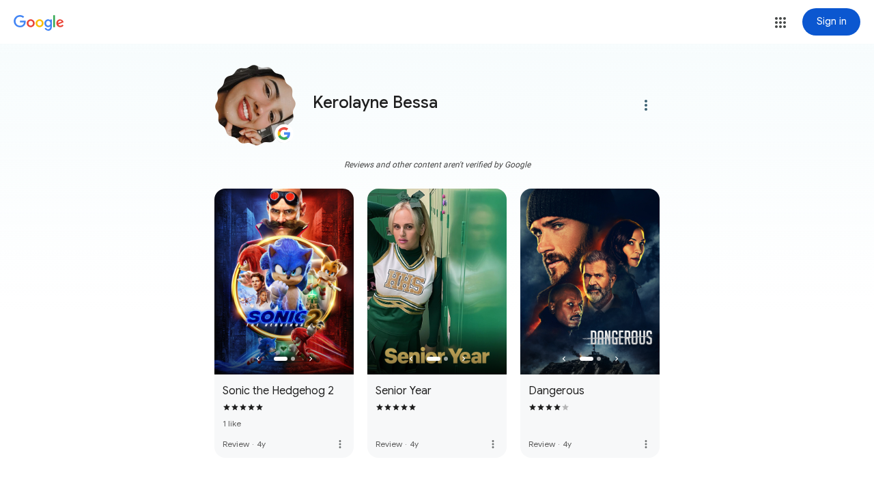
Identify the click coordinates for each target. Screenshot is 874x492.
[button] (780, 22)
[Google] (39, 23)
